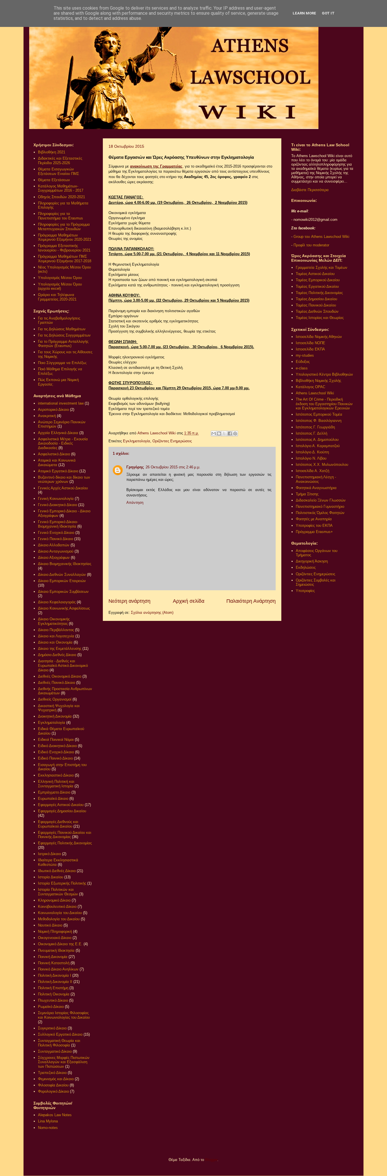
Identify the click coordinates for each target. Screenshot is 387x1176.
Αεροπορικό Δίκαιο (53, 409)
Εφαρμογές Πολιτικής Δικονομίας (65, 843)
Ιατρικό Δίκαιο (49, 854)
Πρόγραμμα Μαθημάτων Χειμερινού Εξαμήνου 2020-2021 (64, 237)
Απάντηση (134, 502)
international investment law (61, 403)
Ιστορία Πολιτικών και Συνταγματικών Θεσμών (58, 891)
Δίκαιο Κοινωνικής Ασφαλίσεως (64, 608)
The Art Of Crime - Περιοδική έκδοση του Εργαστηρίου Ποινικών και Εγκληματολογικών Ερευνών (324, 403)
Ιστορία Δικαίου (50, 877)
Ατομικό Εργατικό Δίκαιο (58, 471)
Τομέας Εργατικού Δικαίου (317, 286)
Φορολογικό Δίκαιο (53, 1091)
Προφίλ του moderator (311, 245)
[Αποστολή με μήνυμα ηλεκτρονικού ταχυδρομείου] (213, 433)
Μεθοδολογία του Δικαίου (59, 919)
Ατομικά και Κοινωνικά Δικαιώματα (57, 462)
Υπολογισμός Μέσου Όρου (60, 278)
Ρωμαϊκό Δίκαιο (51, 1006)
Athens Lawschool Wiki (315, 393)
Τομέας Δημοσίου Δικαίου (316, 299)
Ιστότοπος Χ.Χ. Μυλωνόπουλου (322, 464)
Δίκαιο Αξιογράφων (54, 557)
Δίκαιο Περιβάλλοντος (56, 630)
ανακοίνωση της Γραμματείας (156, 166)
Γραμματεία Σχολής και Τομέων (321, 267)
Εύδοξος (303, 361)
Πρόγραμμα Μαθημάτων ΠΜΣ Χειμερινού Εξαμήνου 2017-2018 (64, 258)
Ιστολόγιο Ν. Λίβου (311, 458)
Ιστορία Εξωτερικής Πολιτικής (62, 883)
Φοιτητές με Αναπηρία (314, 519)
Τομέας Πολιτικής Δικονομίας (319, 293)
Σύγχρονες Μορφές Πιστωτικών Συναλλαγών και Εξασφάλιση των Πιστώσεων (64, 1062)
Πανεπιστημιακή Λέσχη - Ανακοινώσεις (316, 479)
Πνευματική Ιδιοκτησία (56, 950)
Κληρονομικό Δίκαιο (54, 900)
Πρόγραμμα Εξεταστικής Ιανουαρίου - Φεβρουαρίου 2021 (64, 248)
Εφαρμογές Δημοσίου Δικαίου (62, 811)
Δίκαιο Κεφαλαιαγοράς (57, 602)
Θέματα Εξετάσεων (54, 180)
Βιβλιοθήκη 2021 (51, 152)
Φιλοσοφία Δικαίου (53, 1085)
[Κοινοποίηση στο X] (224, 433)
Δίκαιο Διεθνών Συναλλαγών (62, 574)
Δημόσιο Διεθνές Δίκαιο (57, 655)
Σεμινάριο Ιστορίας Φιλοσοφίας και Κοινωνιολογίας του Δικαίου (64, 1015)
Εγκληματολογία (136, 441)
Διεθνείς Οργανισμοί (54, 699)
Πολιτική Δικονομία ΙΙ (55, 982)
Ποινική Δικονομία (52, 957)
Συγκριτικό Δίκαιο (52, 1028)
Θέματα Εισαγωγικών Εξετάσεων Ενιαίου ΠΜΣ (58, 171)
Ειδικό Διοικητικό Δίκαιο (57, 746)
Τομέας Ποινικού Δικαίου (316, 305)
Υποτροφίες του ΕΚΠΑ (314, 525)
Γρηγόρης (135, 467)
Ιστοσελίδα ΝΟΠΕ (310, 343)
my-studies (305, 355)
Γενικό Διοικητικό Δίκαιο (57, 505)
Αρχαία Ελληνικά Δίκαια (58, 433)
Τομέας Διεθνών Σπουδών (317, 311)
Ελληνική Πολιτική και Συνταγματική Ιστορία (56, 783)
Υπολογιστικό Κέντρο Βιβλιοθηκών (324, 374)
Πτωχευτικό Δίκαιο (53, 1000)
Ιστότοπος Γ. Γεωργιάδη (315, 427)
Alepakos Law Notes (55, 1115)
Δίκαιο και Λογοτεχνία (56, 636)
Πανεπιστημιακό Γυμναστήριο (320, 506)
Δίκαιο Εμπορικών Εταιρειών (62, 581)
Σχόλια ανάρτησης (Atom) (152, 612)
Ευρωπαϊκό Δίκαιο (53, 798)
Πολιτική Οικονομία (53, 994)
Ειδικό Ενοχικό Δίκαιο (56, 752)
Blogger (211, 1160)
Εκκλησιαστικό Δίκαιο (56, 775)
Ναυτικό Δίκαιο (50, 925)
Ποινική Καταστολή (53, 963)
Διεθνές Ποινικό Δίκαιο (56, 682)
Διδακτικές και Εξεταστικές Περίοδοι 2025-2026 (60, 160)
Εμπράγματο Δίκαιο (54, 792)
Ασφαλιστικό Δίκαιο (54, 454)
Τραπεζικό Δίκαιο (52, 1073)
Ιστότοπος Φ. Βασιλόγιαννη (318, 420)
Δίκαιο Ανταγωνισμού (55, 551)
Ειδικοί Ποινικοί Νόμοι (56, 739)
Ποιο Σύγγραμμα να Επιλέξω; (62, 363)
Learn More (304, 13)
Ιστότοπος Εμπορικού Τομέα (319, 414)
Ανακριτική (47, 416)
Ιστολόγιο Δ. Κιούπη (312, 452)
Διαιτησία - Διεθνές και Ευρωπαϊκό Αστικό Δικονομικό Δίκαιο (63, 665)
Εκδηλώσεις (306, 567)
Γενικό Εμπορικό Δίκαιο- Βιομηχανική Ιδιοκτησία (58, 524)
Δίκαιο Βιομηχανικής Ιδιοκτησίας (64, 564)
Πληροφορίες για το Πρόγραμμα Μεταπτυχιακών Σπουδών (64, 226)
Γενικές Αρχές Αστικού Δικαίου (63, 488)
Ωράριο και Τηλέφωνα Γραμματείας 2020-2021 (57, 297)
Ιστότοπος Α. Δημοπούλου (317, 439)
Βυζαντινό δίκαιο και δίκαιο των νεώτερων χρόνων (64, 479)
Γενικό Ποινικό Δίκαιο (55, 539)
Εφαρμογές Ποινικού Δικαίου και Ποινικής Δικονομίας (64, 834)
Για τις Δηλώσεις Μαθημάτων (62, 329)
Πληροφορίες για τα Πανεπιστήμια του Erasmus (60, 215)
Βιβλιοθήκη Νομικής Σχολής (318, 380)
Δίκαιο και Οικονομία (55, 642)
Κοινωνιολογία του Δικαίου (60, 913)
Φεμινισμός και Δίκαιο (56, 1079)
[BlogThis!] (219, 433)
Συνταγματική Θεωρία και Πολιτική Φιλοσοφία (59, 1042)
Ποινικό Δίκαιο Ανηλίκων (58, 969)
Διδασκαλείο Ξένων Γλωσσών (321, 500)
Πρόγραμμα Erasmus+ (314, 532)
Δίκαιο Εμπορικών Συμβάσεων (63, 591)
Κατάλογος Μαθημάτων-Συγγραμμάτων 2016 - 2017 (60, 188)
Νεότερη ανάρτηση (129, 601)
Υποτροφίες (305, 591)
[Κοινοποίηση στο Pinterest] (235, 433)
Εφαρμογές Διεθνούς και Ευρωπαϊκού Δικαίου (58, 824)
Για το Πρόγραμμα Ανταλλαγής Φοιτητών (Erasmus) (63, 343)
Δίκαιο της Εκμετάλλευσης (59, 648)
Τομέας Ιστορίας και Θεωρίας (320, 318)
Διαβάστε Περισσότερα (310, 190)
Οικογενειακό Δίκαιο (54, 938)
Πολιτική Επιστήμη (53, 988)
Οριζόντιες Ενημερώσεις (172, 441)
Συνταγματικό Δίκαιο (55, 1051)
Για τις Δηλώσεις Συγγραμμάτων (64, 335)
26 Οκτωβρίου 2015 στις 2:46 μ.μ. (173, 467)
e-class (302, 368)
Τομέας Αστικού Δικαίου (315, 274)
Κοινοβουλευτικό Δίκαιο (57, 906)
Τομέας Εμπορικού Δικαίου (318, 280)
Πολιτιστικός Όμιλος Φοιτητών (320, 513)
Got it (328, 13)
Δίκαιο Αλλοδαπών (53, 545)
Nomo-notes (48, 1128)
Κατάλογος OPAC (310, 387)
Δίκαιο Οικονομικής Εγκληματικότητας (54, 621)
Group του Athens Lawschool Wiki (320, 236)
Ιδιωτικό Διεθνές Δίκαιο (57, 871)
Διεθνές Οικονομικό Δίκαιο (59, 676)
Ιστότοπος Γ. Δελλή (311, 433)
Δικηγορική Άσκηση (312, 561)
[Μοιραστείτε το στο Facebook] (230, 433)
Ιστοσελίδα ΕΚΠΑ (310, 349)
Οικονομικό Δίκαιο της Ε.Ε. (60, 944)
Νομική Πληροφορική (55, 931)
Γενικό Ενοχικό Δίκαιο (56, 532)
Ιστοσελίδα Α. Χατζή (312, 471)
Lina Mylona (48, 1121)
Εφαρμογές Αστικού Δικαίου (61, 805)
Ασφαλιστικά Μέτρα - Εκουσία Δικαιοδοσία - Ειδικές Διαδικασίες (63, 443)
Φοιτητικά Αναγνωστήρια (316, 488)
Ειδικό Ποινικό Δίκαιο (55, 758)
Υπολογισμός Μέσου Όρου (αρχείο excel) (60, 286)
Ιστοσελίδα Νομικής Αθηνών (319, 337)
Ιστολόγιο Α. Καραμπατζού (318, 446)
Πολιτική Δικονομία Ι (54, 975)
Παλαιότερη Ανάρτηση (251, 601)
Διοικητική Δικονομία (55, 716)
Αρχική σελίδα (188, 601)
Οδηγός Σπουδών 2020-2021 (61, 197)
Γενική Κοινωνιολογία (56, 498)
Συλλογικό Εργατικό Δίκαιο (60, 1034)
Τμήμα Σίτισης (307, 494)
